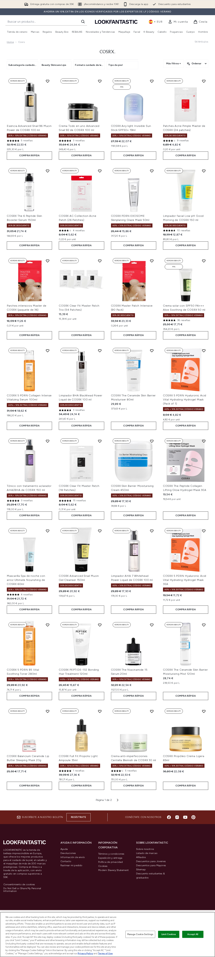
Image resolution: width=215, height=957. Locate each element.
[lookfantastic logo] (116, 22)
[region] (107, 934)
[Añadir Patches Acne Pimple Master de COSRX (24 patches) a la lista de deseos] (204, 81)
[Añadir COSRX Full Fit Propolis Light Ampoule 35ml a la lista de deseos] (100, 711)
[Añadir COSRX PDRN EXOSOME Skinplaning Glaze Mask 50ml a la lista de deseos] (152, 171)
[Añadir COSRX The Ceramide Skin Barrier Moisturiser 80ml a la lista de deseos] (152, 351)
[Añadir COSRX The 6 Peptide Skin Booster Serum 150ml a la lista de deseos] (48, 171)
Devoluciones (68, 853)
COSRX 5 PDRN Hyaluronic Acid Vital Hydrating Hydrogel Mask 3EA (184, 580)
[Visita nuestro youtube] (185, 817)
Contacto (66, 861)
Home (10, 42)
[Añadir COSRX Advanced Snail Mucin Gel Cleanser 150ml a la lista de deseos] (100, 531)
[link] (178, 21)
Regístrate (78, 817)
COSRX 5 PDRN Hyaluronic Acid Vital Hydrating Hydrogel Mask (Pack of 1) (184, 399)
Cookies (102, 866)
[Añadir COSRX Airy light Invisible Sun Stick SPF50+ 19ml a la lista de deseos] (152, 81)
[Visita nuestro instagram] (177, 817)
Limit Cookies (168, 934)
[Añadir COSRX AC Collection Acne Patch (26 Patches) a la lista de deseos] (100, 171)
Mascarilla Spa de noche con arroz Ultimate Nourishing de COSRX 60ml (26, 580)
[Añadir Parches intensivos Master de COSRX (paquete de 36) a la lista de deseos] (48, 261)
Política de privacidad (110, 862)
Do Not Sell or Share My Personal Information (22, 890)
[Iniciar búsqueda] (83, 21)
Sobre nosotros (145, 849)
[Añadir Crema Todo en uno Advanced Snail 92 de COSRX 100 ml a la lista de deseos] (100, 81)
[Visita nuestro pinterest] (193, 817)
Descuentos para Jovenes (151, 861)
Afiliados (141, 857)
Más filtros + (173, 63)
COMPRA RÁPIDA (29, 155)
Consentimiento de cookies (19, 884)
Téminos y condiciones (111, 853)
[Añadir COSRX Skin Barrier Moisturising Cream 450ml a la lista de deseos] (152, 441)
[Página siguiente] (117, 800)
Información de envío (73, 857)
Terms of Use (105, 953)
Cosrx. (107, 52)
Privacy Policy (85, 953)
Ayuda (64, 849)
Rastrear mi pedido (71, 865)
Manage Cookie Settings (140, 934)
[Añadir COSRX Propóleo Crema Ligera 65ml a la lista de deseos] (204, 711)
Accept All (192, 934)
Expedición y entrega (110, 858)
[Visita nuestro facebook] (169, 817)
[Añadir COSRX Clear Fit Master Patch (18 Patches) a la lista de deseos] (100, 441)
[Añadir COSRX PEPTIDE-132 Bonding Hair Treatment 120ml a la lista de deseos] (100, 625)
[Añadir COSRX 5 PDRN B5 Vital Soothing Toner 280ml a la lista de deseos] (48, 625)
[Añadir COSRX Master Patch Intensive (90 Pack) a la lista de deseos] (152, 261)
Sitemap (141, 869)
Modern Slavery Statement (113, 870)
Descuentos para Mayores (151, 865)
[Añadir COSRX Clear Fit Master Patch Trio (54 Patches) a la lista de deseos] (100, 261)
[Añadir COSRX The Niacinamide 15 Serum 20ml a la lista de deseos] (152, 625)
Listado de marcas (146, 853)
